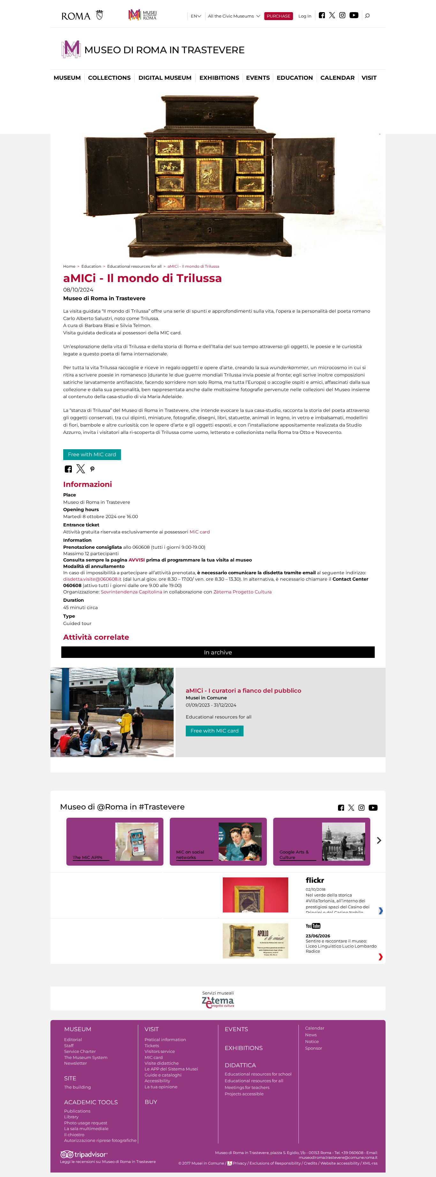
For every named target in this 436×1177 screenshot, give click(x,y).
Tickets (152, 1045)
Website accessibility (339, 1163)
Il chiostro (74, 1134)
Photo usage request (85, 1122)
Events (258, 77)
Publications (77, 1111)
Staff (68, 1045)
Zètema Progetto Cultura (243, 592)
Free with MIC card (92, 454)
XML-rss (370, 1163)
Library (71, 1116)
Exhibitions (219, 77)
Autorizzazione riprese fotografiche (100, 1140)
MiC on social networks (190, 854)
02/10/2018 (338, 901)
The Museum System (86, 1057)
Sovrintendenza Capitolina (131, 592)
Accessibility (157, 1080)
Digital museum (165, 77)
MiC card (200, 532)
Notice (312, 1041)
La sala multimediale (86, 1128)
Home (69, 266)
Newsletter (75, 1063)
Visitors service (160, 1051)
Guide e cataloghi (163, 1074)
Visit (369, 77)
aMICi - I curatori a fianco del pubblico (243, 690)
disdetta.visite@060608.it (92, 579)
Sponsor (313, 1048)
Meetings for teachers (247, 1087)
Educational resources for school (258, 1073)
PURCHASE (278, 16)
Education (295, 77)
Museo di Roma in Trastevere (164, 50)
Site (70, 1078)
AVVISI (137, 560)
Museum (67, 77)
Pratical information (165, 1039)
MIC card (154, 1057)
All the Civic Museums (231, 16)
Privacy (239, 1163)
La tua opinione (161, 1086)
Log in (305, 16)
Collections (109, 77)
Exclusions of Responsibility (275, 1163)
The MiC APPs (87, 857)
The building (77, 1087)
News (311, 1034)
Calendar (337, 77)
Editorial (73, 1039)
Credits (310, 1163)
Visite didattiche (162, 1063)
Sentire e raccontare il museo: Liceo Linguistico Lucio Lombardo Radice (341, 946)
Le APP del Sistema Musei (171, 1068)
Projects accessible (244, 1093)
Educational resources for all (134, 266)
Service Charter (80, 1051)
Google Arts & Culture (294, 854)
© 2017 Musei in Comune (201, 1163)
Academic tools (91, 1102)
